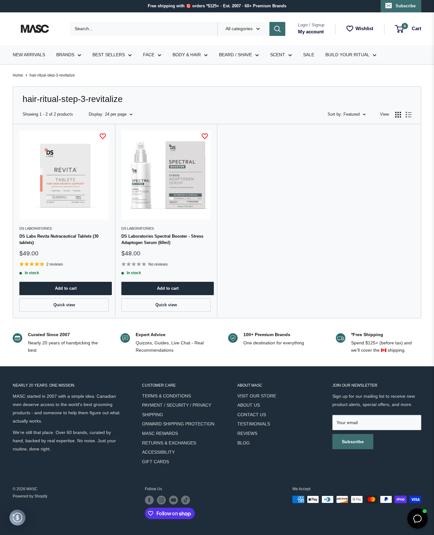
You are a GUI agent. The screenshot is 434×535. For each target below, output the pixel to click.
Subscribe (406, 5)
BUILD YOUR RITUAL (347, 54)
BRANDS (65, 54)
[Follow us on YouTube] (173, 500)
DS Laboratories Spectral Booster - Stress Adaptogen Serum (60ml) (162, 239)
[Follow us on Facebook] (149, 500)
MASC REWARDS (160, 433)
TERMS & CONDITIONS (166, 395)
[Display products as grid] (398, 115)
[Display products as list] (408, 115)
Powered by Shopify (30, 496)
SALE (308, 54)
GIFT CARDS (155, 461)
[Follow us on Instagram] (161, 500)
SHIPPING (152, 414)
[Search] (277, 29)
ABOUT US (248, 405)
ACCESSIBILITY (158, 452)
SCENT (277, 54)
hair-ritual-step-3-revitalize (52, 75)
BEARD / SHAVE (235, 54)
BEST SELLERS (108, 54)
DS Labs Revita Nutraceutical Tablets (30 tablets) (58, 239)
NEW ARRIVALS (29, 54)
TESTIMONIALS (253, 423)
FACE (148, 54)
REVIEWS (247, 433)
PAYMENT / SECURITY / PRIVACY (176, 405)
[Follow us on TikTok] (185, 500)
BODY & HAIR (187, 54)
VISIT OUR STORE (256, 395)
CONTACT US (251, 414)
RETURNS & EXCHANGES (169, 442)
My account (311, 31)
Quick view (64, 304)
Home (18, 75)
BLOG (243, 442)
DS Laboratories (35, 228)
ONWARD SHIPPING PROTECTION (178, 423)
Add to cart (66, 288)
